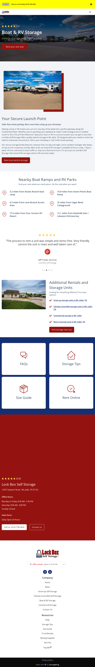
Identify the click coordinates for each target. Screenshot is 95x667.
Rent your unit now (15, 46)
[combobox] (47, 564)
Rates (47, 587)
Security (47, 642)
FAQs (47, 620)
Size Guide (47, 629)
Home (47, 582)
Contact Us (47, 609)
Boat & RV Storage (47, 600)
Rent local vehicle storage (16, 160)
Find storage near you (62, 329)
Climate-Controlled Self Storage (47, 596)
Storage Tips (47, 624)
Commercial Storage (47, 605)
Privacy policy (47, 660)
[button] (42, 270)
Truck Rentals (47, 633)
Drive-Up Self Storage (47, 591)
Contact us (37, 527)
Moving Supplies (47, 638)
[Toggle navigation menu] (91, 11)
